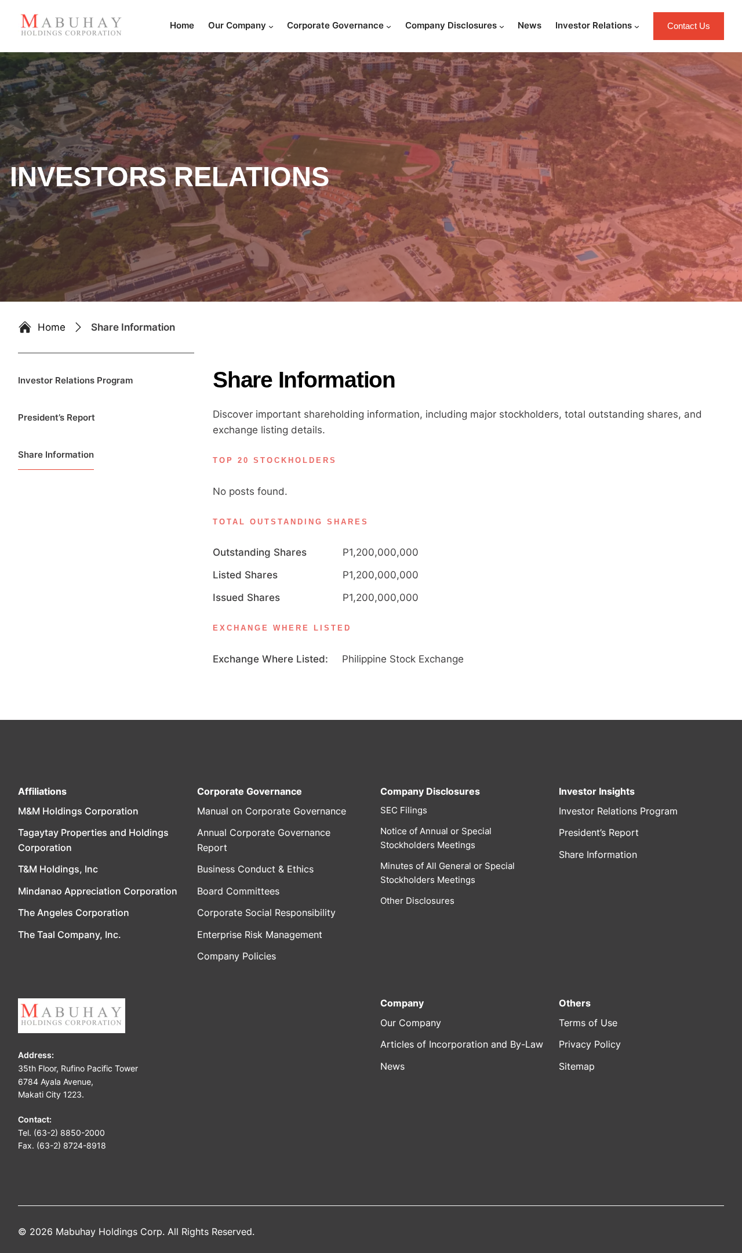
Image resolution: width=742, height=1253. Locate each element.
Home (52, 327)
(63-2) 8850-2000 (69, 1133)
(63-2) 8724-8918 (71, 1145)
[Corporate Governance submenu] (388, 26)
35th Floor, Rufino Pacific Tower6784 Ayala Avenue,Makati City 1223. (78, 1081)
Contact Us (688, 26)
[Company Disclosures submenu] (501, 26)
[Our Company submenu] (271, 26)
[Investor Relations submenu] (636, 26)
